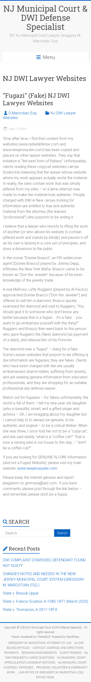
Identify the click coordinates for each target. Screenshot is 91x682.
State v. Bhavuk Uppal (20, 593)
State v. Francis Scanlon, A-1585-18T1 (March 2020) (45, 601)
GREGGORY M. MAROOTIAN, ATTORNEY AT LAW (39, 643)
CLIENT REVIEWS (70, 652)
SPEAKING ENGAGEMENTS (39, 652)
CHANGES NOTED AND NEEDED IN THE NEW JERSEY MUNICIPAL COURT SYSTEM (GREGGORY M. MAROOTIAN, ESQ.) (43, 579)
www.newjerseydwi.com (37, 468)
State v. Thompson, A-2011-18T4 (30, 609)
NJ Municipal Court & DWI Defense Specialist (46, 17)
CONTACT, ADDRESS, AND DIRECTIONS (58, 647)
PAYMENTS (11, 652)
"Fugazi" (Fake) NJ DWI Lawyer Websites (36, 99)
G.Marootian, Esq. (22, 113)
